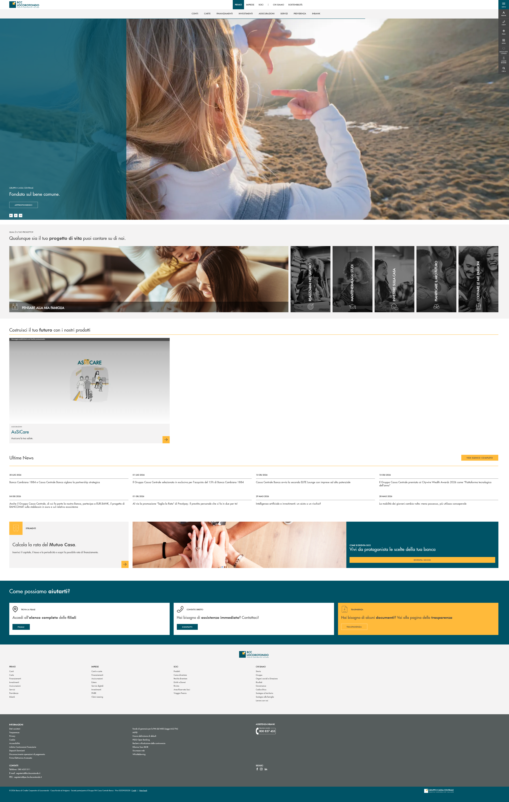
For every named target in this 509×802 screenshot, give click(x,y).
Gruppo (259, 674)
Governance (261, 685)
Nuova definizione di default (144, 735)
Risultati (259, 682)
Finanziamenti (15, 678)
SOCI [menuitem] (261, 4)
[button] (503, 4)
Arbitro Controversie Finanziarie (32, 746)
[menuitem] (195, 13)
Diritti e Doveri (180, 682)
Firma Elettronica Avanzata (20, 757)
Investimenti (14, 682)
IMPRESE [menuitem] (250, 4)
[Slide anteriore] (11, 215)
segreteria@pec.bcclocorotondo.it (28, 777)
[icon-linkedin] (266, 769)
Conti (11, 671)
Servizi (12, 689)
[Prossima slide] (20, 215)
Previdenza (13, 693)
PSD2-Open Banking (151, 739)
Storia (258, 671)
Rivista (176, 685)
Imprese (95, 666)
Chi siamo (261, 666)
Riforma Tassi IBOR (140, 746)
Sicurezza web (139, 750)
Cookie (12, 739)
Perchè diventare (180, 678)
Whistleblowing (139, 754)
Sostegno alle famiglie (265, 696)
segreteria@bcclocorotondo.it (28, 773)
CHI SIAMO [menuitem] (278, 4)
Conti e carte (96, 671)
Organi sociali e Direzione (267, 678)
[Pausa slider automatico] (15, 215)
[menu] (269, 4)
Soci (176, 666)
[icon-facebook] (257, 769)
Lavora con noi (262, 700)
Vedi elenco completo (480, 457)
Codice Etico (261, 689)
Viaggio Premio (180, 693)
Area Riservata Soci (182, 689)
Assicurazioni (15, 685)
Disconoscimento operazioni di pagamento (27, 754)
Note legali (143, 790)
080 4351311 (24, 769)
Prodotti (177, 671)
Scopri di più (22, 205)
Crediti (133, 790)
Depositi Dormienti (17, 750)
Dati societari (14, 728)
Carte (11, 674)
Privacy (12, 735)
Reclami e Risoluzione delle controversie (149, 743)
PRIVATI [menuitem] (238, 4)
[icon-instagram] (261, 769)
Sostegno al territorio (264, 693)
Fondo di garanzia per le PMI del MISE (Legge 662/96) (165, 728)
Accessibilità (14, 743)
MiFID (135, 732)
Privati (12, 666)
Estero (93, 682)
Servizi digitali (97, 685)
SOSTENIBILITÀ (295, 4)
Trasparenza (14, 732)
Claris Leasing (97, 696)
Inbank (12, 696)
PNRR (93, 693)
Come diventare (180, 674)
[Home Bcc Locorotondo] (24, 4)
